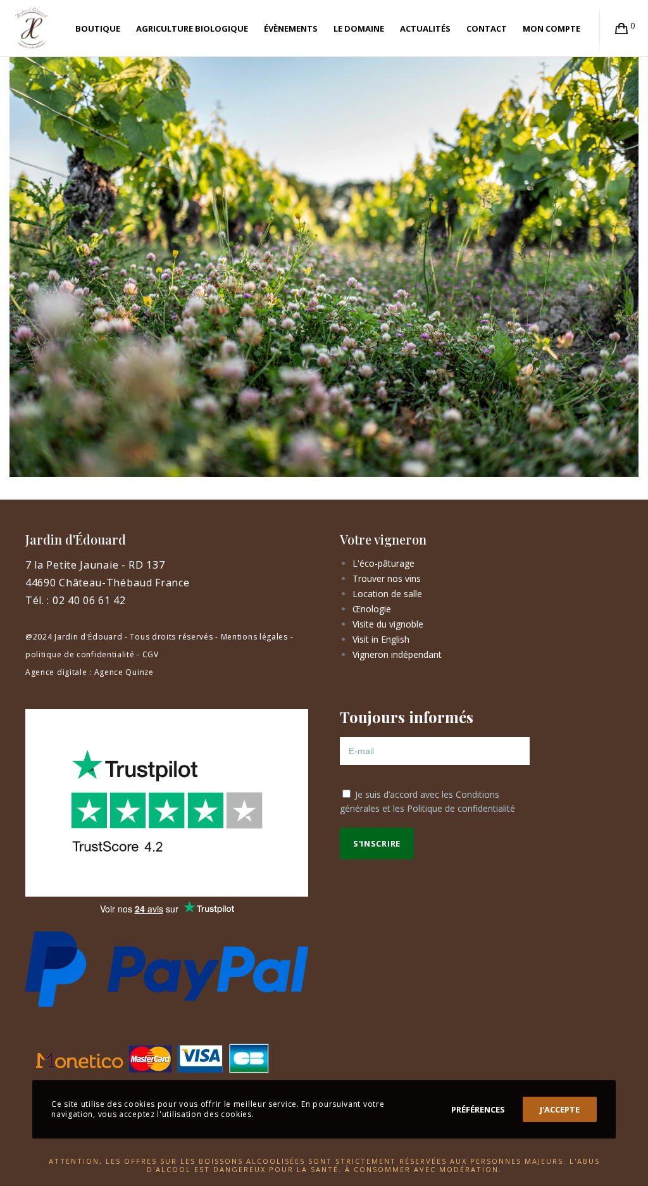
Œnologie (371, 609)
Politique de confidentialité (461, 808)
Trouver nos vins (386, 578)
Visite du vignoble (387, 624)
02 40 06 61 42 (89, 600)
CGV (150, 654)
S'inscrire (377, 843)
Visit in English (380, 639)
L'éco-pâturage (383, 563)
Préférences (478, 1109)
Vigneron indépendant (397, 654)
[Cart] (622, 28)
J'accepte (560, 1109)
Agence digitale (56, 672)
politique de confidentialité (80, 654)
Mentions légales (254, 636)
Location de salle (387, 594)
